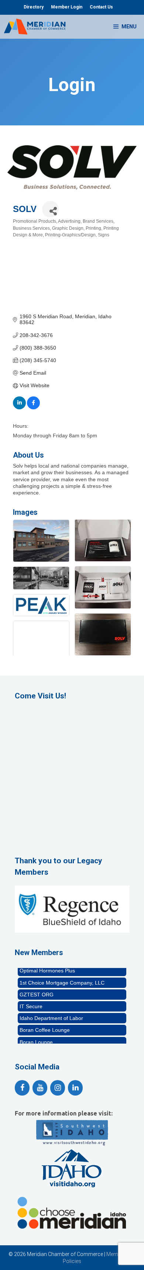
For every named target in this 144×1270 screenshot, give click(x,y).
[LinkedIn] (75, 1088)
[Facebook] (22, 1088)
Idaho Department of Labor (51, 1014)
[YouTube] (39, 1088)
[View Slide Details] (72, 909)
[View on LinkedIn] (19, 407)
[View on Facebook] (33, 407)
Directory (34, 7)
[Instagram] (57, 1088)
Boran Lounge (36, 1038)
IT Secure (31, 1002)
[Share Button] (50, 209)
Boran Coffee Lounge (45, 1026)
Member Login (66, 7)
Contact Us (101, 7)
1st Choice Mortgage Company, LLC (62, 979)
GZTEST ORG (37, 990)
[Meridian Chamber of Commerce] (35, 27)
